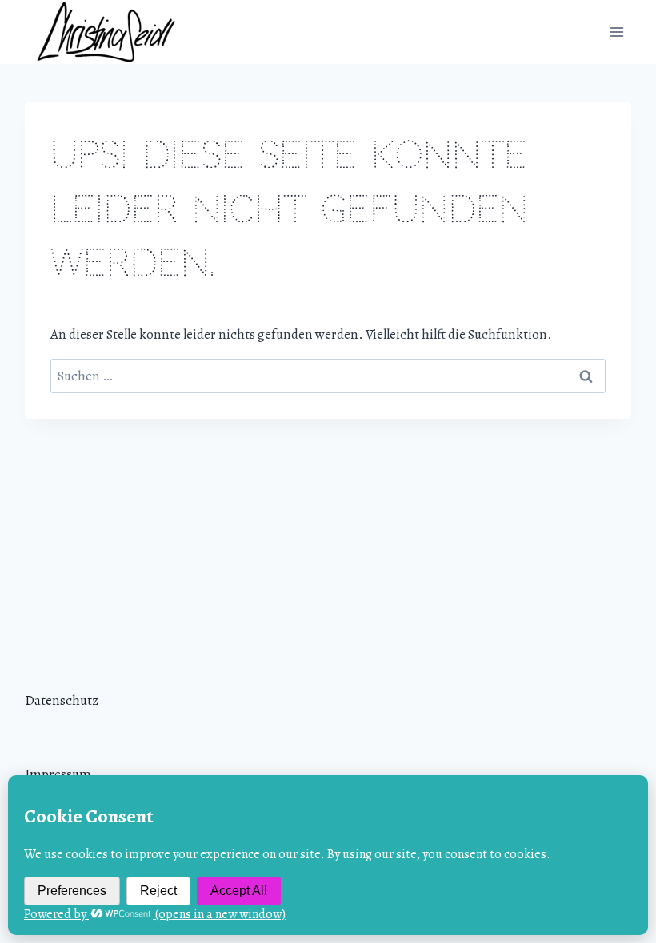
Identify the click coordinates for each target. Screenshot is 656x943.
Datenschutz (61, 700)
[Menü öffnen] (617, 31)
